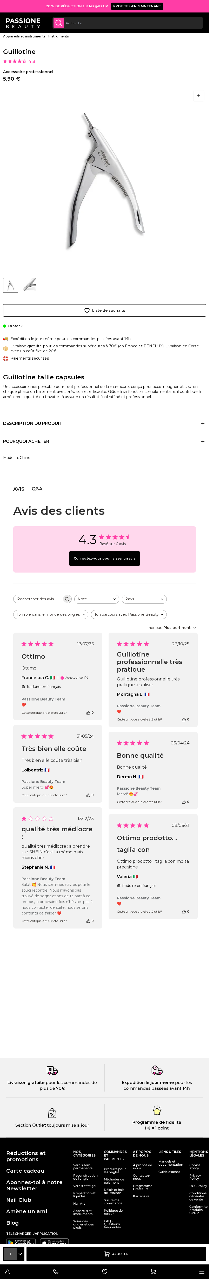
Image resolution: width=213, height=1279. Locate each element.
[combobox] (127, 23)
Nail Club (18, 1200)
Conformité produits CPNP (198, 1210)
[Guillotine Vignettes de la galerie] (19, 285)
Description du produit (32, 423)
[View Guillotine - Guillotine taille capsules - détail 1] (28, 285)
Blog (12, 1223)
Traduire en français (43, 686)
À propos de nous (142, 1167)
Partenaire (141, 1196)
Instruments (58, 36)
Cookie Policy (194, 1167)
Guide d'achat (169, 1171)
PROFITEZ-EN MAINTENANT (137, 6)
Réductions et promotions (26, 1156)
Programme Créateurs (142, 1187)
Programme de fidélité (156, 1122)
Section (23, 1125)
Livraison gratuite (26, 1082)
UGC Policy (198, 1185)
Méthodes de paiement (114, 1181)
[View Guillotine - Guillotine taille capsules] (10, 285)
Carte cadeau (25, 1171)
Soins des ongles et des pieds (83, 1224)
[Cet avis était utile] (88, 712)
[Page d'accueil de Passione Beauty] (23, 23)
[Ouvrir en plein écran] (199, 95)
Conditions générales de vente (198, 1196)
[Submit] (58, 23)
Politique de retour (113, 1212)
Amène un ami (26, 1211)
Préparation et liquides (84, 1195)
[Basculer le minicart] (153, 1272)
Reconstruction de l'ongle (85, 1177)
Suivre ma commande (113, 1202)
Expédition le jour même (148, 1082)
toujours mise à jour (67, 1125)
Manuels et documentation (170, 1163)
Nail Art (79, 1203)
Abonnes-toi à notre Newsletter (34, 1185)
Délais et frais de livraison (114, 1191)
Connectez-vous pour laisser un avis (104, 558)
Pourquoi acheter (26, 441)
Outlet (38, 1125)
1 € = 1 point (157, 1128)
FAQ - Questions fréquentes (112, 1224)
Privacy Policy (195, 1177)
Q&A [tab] (37, 489)
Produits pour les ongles (115, 1170)
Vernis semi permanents (82, 1167)
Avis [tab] (18, 489)
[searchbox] (38, 599)
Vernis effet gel (84, 1185)
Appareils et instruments (24, 36)
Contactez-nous (141, 1177)
